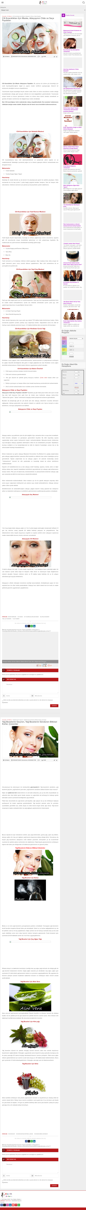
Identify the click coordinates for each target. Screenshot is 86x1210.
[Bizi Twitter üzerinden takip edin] (4, 1205)
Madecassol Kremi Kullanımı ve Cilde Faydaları (72, 31)
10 (55, 665)
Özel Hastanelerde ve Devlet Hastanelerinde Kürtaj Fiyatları (72, 225)
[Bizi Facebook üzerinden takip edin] (1, 1205)
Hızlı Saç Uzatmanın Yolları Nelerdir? (71, 70)
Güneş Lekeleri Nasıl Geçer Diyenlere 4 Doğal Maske (71, 147)
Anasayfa (4, 16)
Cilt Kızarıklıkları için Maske (31, 616)
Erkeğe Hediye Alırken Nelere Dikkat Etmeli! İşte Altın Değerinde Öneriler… (25, 661)
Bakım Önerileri (12, 616)
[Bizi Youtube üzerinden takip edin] (13, 1205)
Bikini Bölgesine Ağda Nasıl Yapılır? (71, 186)
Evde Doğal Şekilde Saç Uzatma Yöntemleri (72, 321)
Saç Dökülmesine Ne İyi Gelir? (72, 88)
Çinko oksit (43, 377)
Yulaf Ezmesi (16, 618)
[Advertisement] (30, 70)
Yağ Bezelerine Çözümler (41, 1134)
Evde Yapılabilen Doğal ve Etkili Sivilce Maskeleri (72, 128)
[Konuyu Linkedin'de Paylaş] (34, 626)
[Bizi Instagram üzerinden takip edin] (7, 1205)
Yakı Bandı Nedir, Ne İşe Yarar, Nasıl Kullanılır (71, 302)
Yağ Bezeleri (11, 1134)
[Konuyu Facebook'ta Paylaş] (26, 626)
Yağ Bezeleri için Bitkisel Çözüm (24, 1134)
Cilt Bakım (20, 616)
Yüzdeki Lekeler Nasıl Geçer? (71, 243)
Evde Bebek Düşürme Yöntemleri (69, 167)
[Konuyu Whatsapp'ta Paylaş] (31, 626)
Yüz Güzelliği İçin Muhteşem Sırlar (71, 205)
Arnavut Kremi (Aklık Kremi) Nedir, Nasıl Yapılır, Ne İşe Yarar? (72, 263)
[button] (5, 665)
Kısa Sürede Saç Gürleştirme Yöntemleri (71, 50)
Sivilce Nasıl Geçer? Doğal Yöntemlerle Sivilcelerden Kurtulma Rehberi (70, 109)
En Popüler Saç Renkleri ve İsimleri (71, 283)
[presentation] (4, 646)
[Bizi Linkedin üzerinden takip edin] (10, 1205)
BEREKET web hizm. (5, 1200)
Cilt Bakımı (9, 16)
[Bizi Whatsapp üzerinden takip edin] (19, 1205)
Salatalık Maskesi (44, 616)
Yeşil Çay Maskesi (6, 618)
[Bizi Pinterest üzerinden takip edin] (16, 1205)
